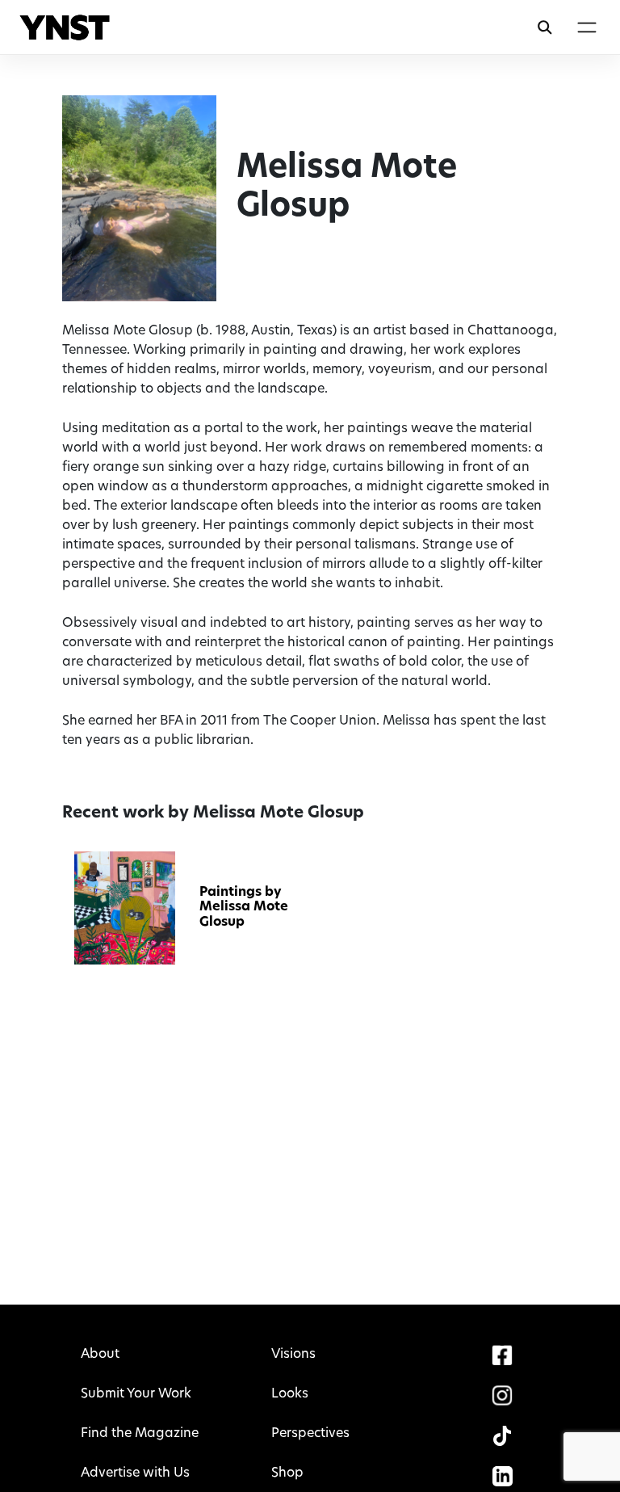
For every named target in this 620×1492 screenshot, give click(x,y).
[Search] (545, 27)
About (100, 1354)
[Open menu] (586, 27)
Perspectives (310, 1433)
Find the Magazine (140, 1433)
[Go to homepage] (64, 27)
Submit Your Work (136, 1394)
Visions (293, 1354)
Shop (287, 1473)
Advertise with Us (135, 1473)
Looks (289, 1394)
